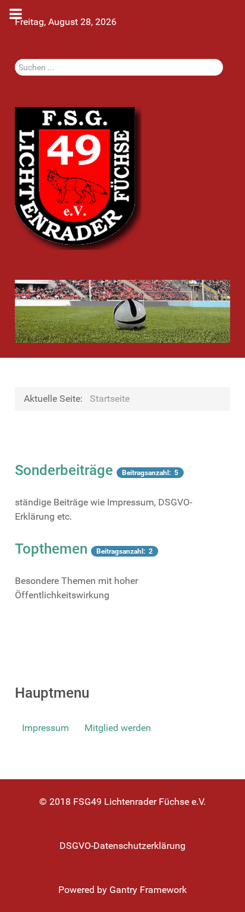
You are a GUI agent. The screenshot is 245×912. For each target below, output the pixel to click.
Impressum (45, 727)
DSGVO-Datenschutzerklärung (122, 845)
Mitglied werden (117, 727)
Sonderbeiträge (64, 470)
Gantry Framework (148, 889)
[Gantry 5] (78, 177)
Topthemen (51, 549)
